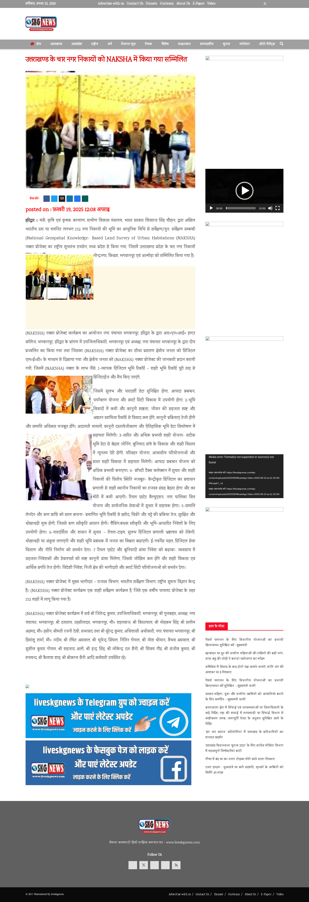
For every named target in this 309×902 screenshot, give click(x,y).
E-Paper (198, 3)
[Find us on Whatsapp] (282, 4)
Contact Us (135, 3)
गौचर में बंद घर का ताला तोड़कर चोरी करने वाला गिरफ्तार (240, 759)
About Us (183, 3)
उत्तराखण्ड (56, 44)
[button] (244, 191)
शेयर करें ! (34, 199)
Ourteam (167, 3)
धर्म (110, 44)
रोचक (148, 44)
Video (211, 3)
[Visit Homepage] (41, 23)
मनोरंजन (245, 44)
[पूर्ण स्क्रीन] (277, 208)
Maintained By (42, 894)
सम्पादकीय (207, 44)
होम (38, 44)
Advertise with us (111, 3)
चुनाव (226, 44)
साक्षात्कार (184, 44)
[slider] (241, 208)
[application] (244, 191)
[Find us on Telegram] (276, 4)
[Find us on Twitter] (264, 4)
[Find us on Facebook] (259, 4)
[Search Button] (281, 44)
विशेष (165, 44)
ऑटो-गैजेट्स (267, 44)
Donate (151, 3)
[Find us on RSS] (176, 865)
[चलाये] (211, 208)
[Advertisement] (110, 336)
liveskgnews (57, 894)
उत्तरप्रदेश (76, 44)
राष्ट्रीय (94, 44)
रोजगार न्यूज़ (128, 44)
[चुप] (270, 208)
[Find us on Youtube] (271, 4)
